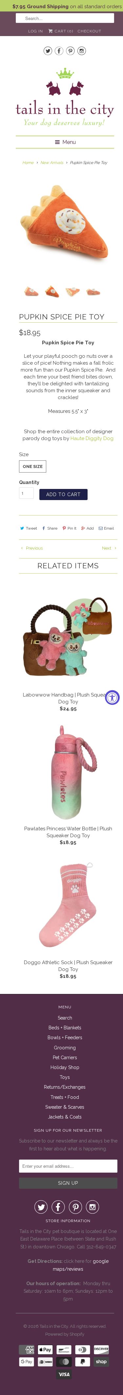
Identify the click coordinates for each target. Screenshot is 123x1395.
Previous (34, 548)
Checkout (89, 31)
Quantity (29, 482)
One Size (33, 466)
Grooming (65, 1047)
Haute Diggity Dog (92, 438)
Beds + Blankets (65, 1027)
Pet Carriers (65, 1057)
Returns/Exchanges (65, 1087)
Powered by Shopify (64, 1334)
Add (90, 528)
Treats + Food (65, 1097)
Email (109, 528)
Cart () (63, 31)
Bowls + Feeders (65, 1037)
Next (107, 548)
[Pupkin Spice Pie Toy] (65, 225)
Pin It (72, 528)
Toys (65, 1077)
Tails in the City (54, 1326)
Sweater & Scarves (64, 1107)
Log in (35, 31)
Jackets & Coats (65, 1117)
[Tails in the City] (65, 97)
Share (52, 528)
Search (65, 1018)
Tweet (31, 528)
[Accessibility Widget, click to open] (112, 697)
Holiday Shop (65, 1067)
